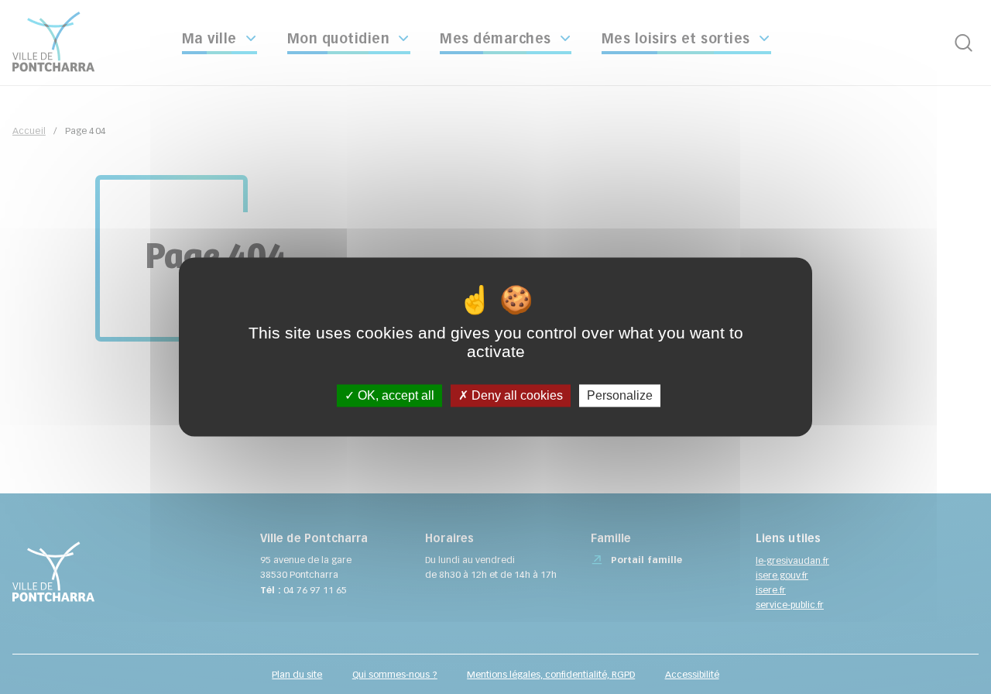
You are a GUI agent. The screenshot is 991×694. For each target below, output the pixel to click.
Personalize (620, 395)
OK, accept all (394, 395)
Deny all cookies (515, 395)
